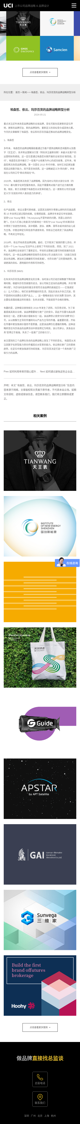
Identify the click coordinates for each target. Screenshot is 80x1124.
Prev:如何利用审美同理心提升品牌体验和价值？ (29, 371)
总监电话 (40, 1083)
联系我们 (40, 1102)
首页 (17, 92)
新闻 (24, 92)
